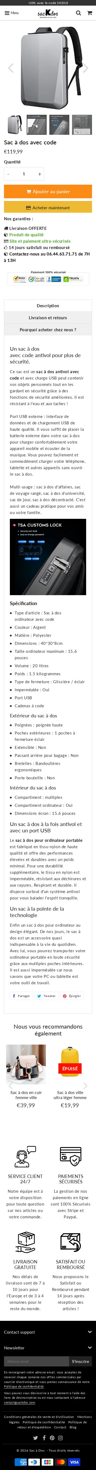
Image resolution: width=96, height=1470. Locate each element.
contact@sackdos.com (19, 1402)
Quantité (12, 161)
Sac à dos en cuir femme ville (26, 1095)
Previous (10, 67)
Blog (73, 1427)
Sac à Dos (37, 1450)
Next (85, 67)
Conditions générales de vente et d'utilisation (39, 1417)
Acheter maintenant (51, 207)
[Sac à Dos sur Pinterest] (53, 1439)
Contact (60, 1427)
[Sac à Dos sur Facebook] (45, 1439)
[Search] (79, 13)
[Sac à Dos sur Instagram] (60, 1439)
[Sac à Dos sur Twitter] (36, 1439)
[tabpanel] (14, 124)
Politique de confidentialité (24, 1386)
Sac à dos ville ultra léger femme (70, 1095)
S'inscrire (80, 1361)
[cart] (90, 13)
